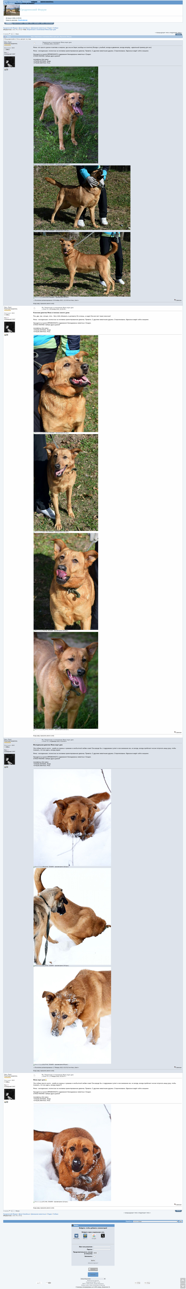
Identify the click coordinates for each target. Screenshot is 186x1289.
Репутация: (7, 48)
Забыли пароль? (93, 1263)
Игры (31, 23)
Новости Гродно (18, 23)
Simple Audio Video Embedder (90, 1285)
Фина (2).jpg (38, 531)
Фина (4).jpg (38, 230)
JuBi (13, 29)
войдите (34, 1)
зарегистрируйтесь (46, 1)
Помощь (26, 23)
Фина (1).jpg (38, 433)
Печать (179, 34)
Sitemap (102, 1285)
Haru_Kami (8, 42)
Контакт (93, 1274)
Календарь (37, 23)
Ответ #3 (45, 1076)
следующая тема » (175, 32)
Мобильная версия (93, 1280)
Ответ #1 (45, 309)
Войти (42, 23)
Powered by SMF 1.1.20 (93, 1282)
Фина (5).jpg (38, 297)
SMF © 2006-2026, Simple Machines (93, 1283)
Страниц (6, 34)
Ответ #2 (45, 741)
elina (19, 29)
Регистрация (49, 23)
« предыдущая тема (162, 32)
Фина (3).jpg (38, 164)
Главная (9, 23)
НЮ (17, 29)
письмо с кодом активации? (25, 3)
